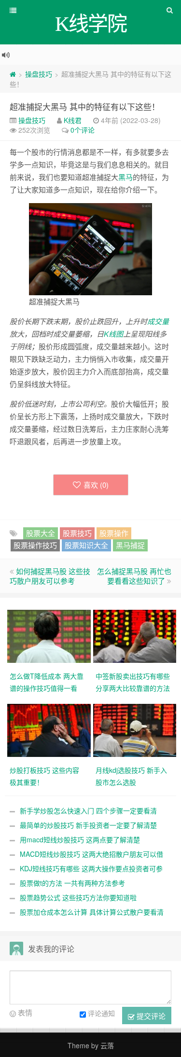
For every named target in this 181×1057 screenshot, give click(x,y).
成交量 (158, 321)
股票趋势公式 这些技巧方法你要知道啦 (78, 897)
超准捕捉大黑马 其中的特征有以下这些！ (85, 106)
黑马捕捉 (130, 545)
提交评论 (150, 1016)
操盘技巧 (38, 74)
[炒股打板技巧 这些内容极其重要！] (50, 729)
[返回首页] (13, 74)
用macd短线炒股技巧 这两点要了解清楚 (80, 839)
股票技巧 (77, 533)
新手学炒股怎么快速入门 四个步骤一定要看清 (88, 810)
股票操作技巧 (35, 545)
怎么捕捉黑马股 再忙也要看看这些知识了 (134, 576)
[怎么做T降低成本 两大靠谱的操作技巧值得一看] (50, 635)
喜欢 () (96, 485)
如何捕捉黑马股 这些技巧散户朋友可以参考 (50, 576)
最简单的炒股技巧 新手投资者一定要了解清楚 (88, 825)
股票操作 (113, 533)
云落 (107, 1045)
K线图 (113, 334)
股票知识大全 (86, 545)
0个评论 (82, 130)
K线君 (73, 120)
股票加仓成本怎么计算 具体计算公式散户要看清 (92, 912)
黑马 (125, 177)
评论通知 (101, 1013)
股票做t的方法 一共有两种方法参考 (72, 883)
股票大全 (40, 533)
